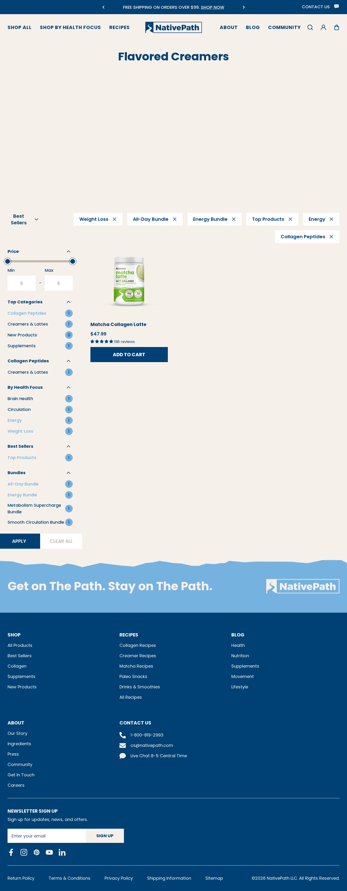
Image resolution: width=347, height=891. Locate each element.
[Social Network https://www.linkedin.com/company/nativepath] (62, 852)
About (229, 27)
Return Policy (21, 878)
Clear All (61, 541)
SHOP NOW (212, 7)
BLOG (237, 635)
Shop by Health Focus (70, 27)
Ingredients (19, 744)
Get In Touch (21, 775)
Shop (14, 635)
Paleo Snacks (133, 676)
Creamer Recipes (137, 656)
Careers (16, 785)
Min (11, 270)
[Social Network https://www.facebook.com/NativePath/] (11, 852)
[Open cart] (336, 27)
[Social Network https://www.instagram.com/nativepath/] (23, 852)
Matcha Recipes (136, 666)
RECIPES (128, 635)
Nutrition (240, 656)
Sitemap (214, 878)
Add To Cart (129, 354)
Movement (242, 676)
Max (49, 270)
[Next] (244, 7)
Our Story (17, 733)
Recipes (119, 27)
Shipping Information (169, 878)
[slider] (7, 261)
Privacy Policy (119, 878)
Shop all (20, 27)
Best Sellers (20, 656)
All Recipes (130, 697)
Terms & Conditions (69, 878)
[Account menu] (323, 27)
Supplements (21, 676)
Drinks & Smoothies (139, 687)
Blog (253, 27)
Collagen (17, 666)
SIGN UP (105, 836)
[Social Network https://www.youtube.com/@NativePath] (49, 852)
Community (284, 27)
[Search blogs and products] (310, 27)
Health (238, 645)
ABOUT (16, 722)
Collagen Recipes (137, 645)
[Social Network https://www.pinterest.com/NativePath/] (36, 852)
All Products (20, 645)
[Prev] (103, 7)
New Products (22, 687)
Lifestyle (239, 687)
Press (13, 754)
